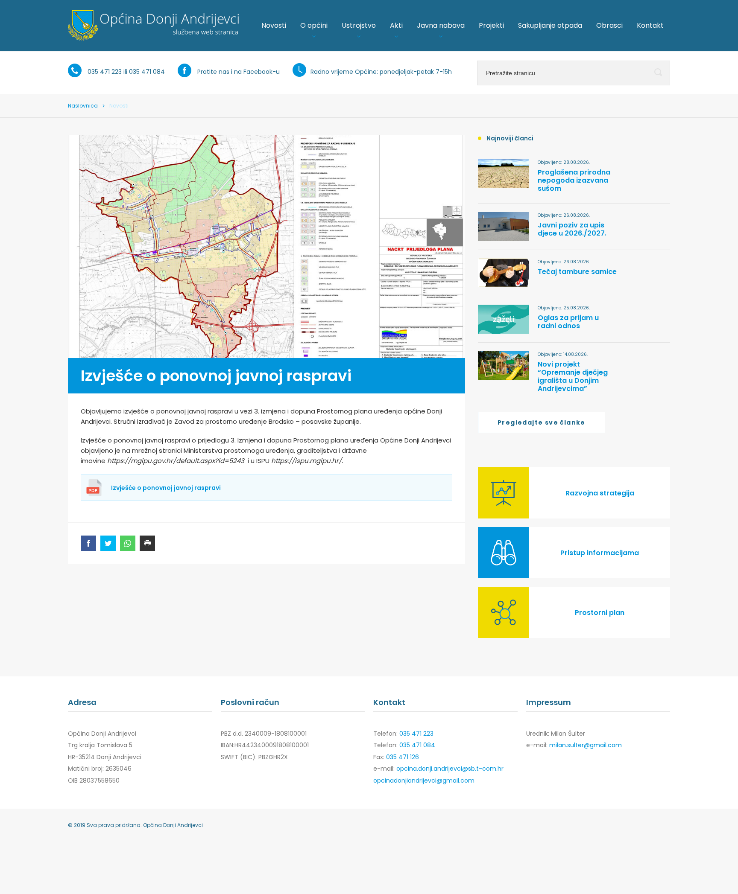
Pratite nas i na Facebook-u (238, 71)
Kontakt (650, 25)
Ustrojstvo (359, 25)
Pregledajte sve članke (542, 422)
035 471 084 (147, 71)
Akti (396, 25)
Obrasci (609, 25)
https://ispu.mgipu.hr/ (306, 460)
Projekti (491, 25)
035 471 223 (105, 71)
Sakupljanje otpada (550, 25)
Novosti (273, 25)
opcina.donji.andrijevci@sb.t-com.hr (450, 768)
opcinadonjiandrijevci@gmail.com (423, 780)
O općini (314, 25)
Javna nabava (441, 25)
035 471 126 (402, 757)
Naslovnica (83, 105)
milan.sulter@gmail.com (585, 745)
